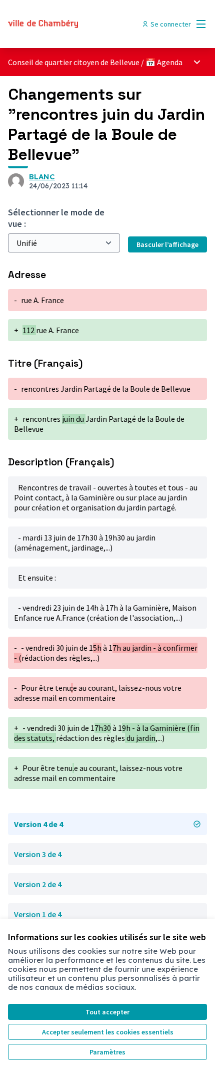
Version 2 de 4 (38, 884)
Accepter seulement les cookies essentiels (108, 1031)
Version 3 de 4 (38, 854)
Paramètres (108, 1051)
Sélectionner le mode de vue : (56, 217)
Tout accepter (108, 1011)
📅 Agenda (164, 62)
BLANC (42, 176)
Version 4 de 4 (38, 824)
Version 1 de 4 (38, 914)
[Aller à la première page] (82, 24)
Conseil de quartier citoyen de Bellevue (74, 62)
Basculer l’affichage (167, 244)
